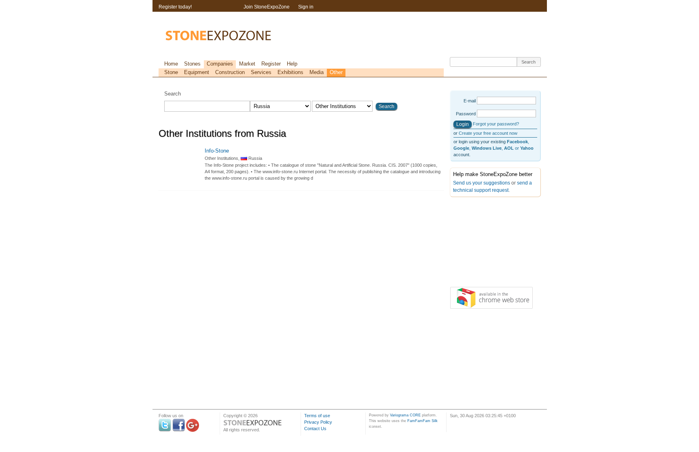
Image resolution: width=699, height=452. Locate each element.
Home (171, 64)
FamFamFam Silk (422, 421)
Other (336, 72)
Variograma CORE (405, 415)
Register (271, 64)
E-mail (470, 100)
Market (247, 64)
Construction (230, 72)
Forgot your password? (496, 123)
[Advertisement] (490, 243)
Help (292, 64)
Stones (192, 64)
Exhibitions (290, 72)
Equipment (196, 72)
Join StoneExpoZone (267, 7)
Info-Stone (217, 151)
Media (316, 72)
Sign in (305, 7)
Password (466, 113)
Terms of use (317, 415)
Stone (171, 72)
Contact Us (315, 428)
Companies (220, 64)
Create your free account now (488, 133)
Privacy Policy (318, 422)
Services (261, 72)
